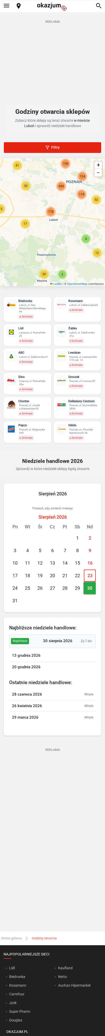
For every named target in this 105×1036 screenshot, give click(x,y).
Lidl (12, 968)
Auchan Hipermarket (74, 985)
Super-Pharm (19, 1011)
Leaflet (57, 284)
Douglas (15, 1020)
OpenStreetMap (77, 284)
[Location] (18, 6)
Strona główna (11, 938)
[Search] (98, 6)
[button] (25, 224)
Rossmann (17, 985)
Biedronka (17, 977)
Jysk (13, 1003)
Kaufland (65, 968)
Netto (62, 977)
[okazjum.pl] (52, 7)
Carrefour (16, 994)
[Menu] (6, 6)
